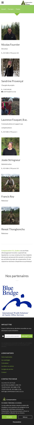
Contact (3, 372)
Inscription (27, 336)
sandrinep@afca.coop (9, 91)
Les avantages (5, 360)
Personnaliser (17, 422)
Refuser (25, 417)
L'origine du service (7, 369)
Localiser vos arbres (7, 366)
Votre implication (6, 357)
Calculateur (5, 363)
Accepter (9, 417)
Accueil (3, 9)
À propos (11, 9)
